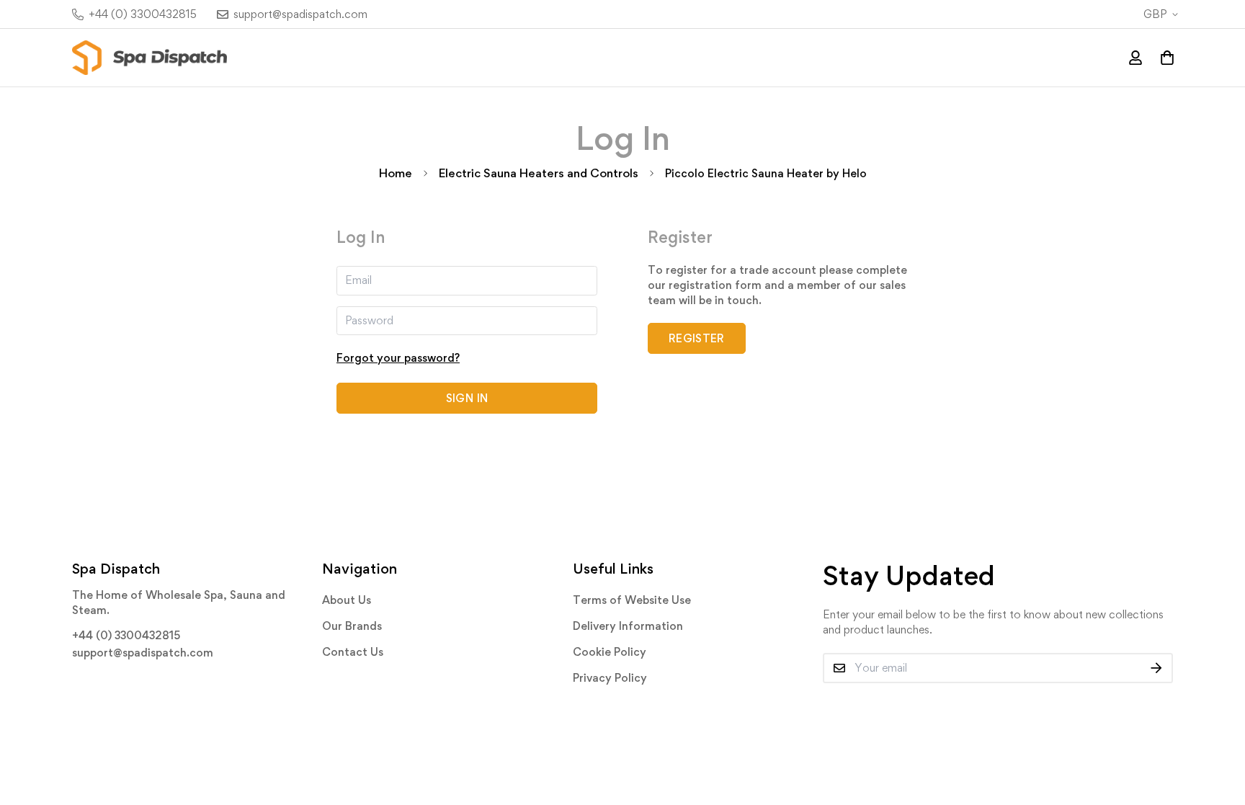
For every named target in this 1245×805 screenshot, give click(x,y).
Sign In (467, 398)
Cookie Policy (609, 652)
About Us (346, 600)
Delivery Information (628, 626)
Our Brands (352, 626)
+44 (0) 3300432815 (126, 635)
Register (697, 338)
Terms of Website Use (632, 600)
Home (395, 173)
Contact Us (352, 652)
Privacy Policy (610, 678)
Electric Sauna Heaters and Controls (538, 173)
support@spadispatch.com (142, 652)
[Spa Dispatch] (149, 57)
